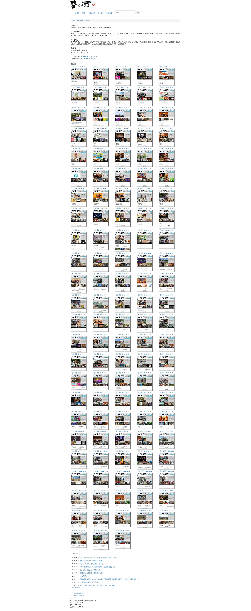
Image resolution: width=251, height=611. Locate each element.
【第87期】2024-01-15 (100, 412)
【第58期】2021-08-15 (122, 295)
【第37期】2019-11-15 (100, 208)
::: (71, 13)
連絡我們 (109, 13)
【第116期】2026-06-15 (78, 531)
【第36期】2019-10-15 (78, 208)
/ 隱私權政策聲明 (79, 593)
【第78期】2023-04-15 (122, 373)
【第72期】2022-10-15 (100, 354)
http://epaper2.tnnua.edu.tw (89, 56)
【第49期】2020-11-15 (144, 253)
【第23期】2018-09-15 (122, 148)
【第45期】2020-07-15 (166, 230)
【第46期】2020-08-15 (78, 253)
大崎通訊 (87, 20)
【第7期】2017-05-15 (99, 87)
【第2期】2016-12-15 (99, 66)
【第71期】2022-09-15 (78, 354)
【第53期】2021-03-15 (122, 274)
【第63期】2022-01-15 (122, 314)
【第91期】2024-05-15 (78, 431)
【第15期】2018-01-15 (166, 108)
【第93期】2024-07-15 (122, 431)
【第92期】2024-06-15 (100, 431)
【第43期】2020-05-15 (122, 230)
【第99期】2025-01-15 (144, 451)
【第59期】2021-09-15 (144, 295)
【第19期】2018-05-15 (144, 128)
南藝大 (84, 13)
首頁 (73, 20)
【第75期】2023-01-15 (166, 354)
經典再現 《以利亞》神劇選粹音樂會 (91, 561)
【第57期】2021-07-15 (100, 295)
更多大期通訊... (76, 588)
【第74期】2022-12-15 (144, 354)
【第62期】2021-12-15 (100, 314)
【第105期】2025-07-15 (166, 471)
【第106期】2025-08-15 (78, 490)
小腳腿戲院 (83, 576)
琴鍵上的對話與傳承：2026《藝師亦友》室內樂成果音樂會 (98, 585)
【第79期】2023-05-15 (144, 373)
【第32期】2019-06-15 (100, 188)
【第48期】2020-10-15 (122, 253)
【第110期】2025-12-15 (166, 490)
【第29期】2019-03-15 (144, 168)
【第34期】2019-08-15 (144, 188)
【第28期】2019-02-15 (122, 168)
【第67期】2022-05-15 (100, 334)
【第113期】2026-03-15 (122, 511)
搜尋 (137, 12)
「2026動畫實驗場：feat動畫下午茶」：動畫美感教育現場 (97, 567)
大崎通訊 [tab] (75, 553)
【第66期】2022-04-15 (78, 334)
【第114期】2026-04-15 (144, 511)
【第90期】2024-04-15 (166, 412)
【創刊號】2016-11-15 (78, 66)
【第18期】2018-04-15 (122, 128)
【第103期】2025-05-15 (122, 471)
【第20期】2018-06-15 (166, 128)
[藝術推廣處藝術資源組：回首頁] (83, 5)
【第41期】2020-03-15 (78, 230)
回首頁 (77, 13)
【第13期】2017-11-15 (122, 108)
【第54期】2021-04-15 (144, 274)
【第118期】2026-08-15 (122, 531)
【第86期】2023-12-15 (78, 412)
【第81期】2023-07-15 (78, 392)
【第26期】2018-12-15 (78, 168)
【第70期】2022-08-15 (166, 334)
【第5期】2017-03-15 (165, 66)
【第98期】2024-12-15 (122, 451)
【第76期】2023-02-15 (78, 373)
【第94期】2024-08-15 (144, 431)
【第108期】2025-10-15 (122, 490)
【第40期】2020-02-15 (166, 208)
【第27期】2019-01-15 (100, 168)
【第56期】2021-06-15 (78, 295)
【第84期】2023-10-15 (144, 392)
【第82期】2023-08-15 (100, 392)
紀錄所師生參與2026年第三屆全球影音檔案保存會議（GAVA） (99, 558)
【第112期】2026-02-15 (100, 511)
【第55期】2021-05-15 (166, 274)
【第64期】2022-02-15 (144, 314)
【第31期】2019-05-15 (78, 188)
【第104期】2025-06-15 (144, 471)
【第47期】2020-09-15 (100, 253)
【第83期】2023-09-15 (122, 392)
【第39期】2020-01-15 (144, 208)
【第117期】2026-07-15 (100, 531)
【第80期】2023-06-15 (166, 373)
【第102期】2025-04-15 (100, 471)
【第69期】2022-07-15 (144, 334)
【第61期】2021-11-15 (78, 314)
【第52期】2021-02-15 (100, 274)
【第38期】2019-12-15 (122, 208)
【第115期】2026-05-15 (166, 511)
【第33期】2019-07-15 (122, 188)
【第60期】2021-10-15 (166, 295)
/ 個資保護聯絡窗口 (79, 595)
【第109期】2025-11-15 (144, 490)
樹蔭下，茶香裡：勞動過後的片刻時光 (91, 564)
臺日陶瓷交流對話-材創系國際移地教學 (91, 573)
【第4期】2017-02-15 (143, 66)
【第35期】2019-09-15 (166, 188)
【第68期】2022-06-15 (122, 334)
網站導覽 (92, 13)
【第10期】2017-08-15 (166, 87)
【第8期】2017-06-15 (121, 87)
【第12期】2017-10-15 (100, 108)
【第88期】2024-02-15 (122, 412)
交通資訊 (100, 13)
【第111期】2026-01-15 (78, 511)
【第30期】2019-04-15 (166, 168)
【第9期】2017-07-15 (143, 87)
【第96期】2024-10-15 (78, 451)
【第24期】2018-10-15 (144, 148)
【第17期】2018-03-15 (100, 128)
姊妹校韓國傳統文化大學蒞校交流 (90, 570)
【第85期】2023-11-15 (166, 392)
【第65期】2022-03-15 (166, 314)
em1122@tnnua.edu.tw (88, 58)
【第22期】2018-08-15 (100, 148)
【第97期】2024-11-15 (100, 451)
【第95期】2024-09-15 (166, 431)
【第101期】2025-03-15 (78, 471)
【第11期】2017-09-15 (78, 108)
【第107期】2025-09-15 (100, 490)
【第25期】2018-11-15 (166, 148)
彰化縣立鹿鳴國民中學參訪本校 (89, 582)
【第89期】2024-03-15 (144, 412)
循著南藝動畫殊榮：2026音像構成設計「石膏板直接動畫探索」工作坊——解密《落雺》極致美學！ (110, 579)
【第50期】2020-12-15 (166, 253)
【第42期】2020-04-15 (100, 230)
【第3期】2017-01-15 (121, 66)
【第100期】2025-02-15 (166, 451)
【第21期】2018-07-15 (78, 148)
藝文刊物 (80, 20)
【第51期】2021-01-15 (78, 274)
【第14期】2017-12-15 (144, 108)
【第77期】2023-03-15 (100, 373)
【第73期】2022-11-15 (122, 354)
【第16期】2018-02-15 (78, 128)
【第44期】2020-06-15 (144, 230)
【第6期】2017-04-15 (78, 87)
